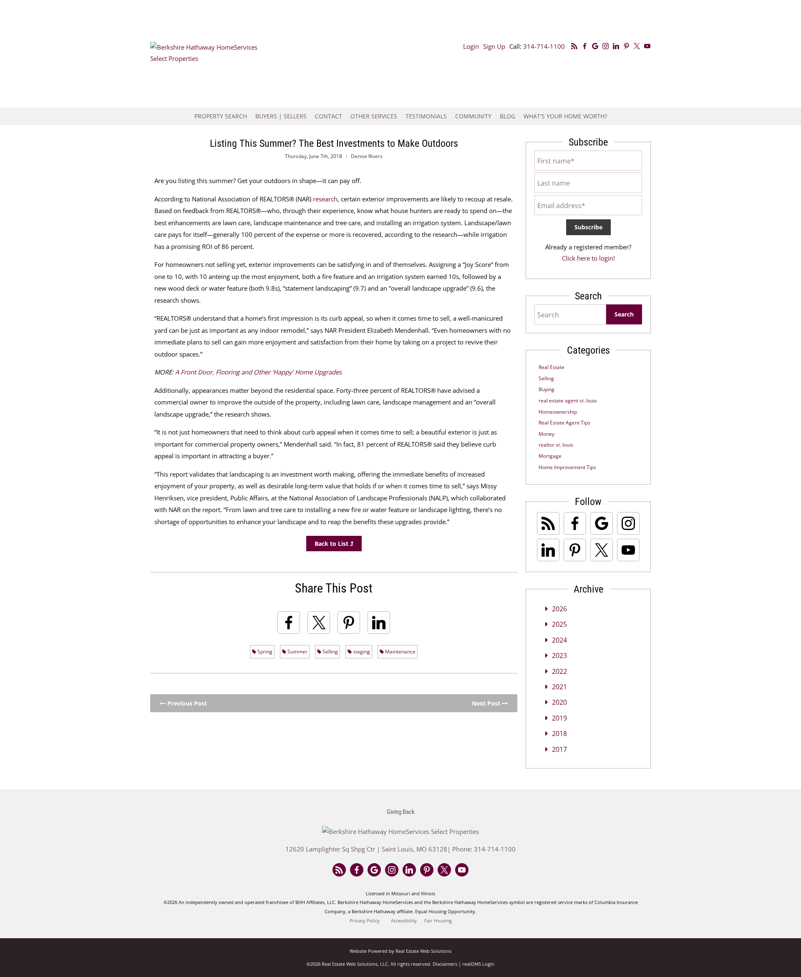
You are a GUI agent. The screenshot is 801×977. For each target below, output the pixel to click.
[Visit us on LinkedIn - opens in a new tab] (616, 46)
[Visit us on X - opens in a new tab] (637, 46)
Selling (329, 651)
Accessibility (404, 921)
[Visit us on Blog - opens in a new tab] (574, 46)
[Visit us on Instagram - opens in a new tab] (605, 46)
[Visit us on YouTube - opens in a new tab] (647, 46)
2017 (559, 749)
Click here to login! (588, 258)
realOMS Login (478, 964)
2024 (559, 640)
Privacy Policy (365, 921)
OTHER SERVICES (373, 116)
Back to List (332, 544)
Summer (296, 651)
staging (361, 651)
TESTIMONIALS (426, 116)
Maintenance (400, 651)
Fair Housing (438, 921)
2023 (559, 655)
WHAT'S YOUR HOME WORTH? (565, 116)
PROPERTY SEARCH (220, 116)
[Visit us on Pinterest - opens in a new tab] (626, 46)
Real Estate (551, 367)
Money (546, 433)
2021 (559, 686)
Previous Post (186, 703)
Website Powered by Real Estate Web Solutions (400, 951)
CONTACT (328, 116)
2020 (559, 702)
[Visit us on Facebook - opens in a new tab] (585, 46)
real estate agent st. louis (568, 400)
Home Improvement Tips (567, 467)
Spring (264, 651)
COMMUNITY (473, 116)
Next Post (487, 703)
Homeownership (558, 411)
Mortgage (550, 456)
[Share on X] (318, 622)
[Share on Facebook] (288, 622)
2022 (559, 671)
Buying (546, 389)
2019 (559, 718)
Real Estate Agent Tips (564, 422)
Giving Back (401, 812)
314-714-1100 (544, 46)
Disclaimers (445, 964)
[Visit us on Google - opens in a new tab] (595, 46)
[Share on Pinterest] (349, 622)
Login (471, 46)
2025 (559, 624)
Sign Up (494, 46)
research (325, 199)
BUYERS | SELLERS (281, 116)
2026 (559, 608)
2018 (559, 733)
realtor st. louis (556, 444)
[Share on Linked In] (379, 622)
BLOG (507, 116)
